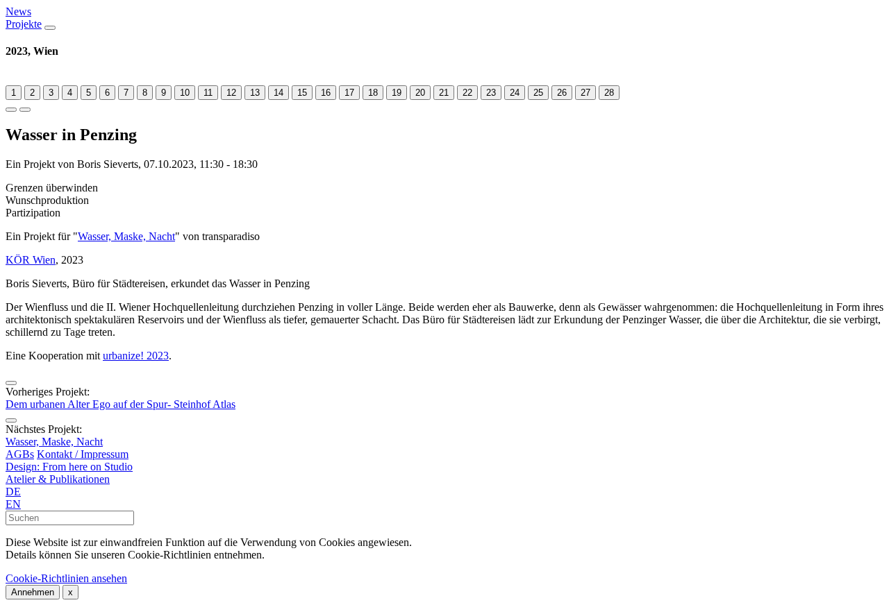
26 (562, 92)
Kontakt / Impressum (82, 454)
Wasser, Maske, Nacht (126, 236)
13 (255, 92)
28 (609, 92)
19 (396, 92)
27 (585, 92)
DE (13, 491)
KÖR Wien (31, 260)
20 (420, 92)
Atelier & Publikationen (58, 479)
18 (373, 92)
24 (515, 92)
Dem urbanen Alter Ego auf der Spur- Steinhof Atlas (120, 404)
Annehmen (32, 592)
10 (185, 92)
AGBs (20, 454)
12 (231, 92)
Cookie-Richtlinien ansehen (66, 578)
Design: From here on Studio (69, 466)
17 (349, 92)
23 (491, 92)
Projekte (24, 24)
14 (278, 92)
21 (444, 92)
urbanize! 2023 (136, 355)
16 (326, 92)
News (18, 11)
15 (302, 92)
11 (208, 92)
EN (13, 504)
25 (538, 92)
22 (467, 92)
